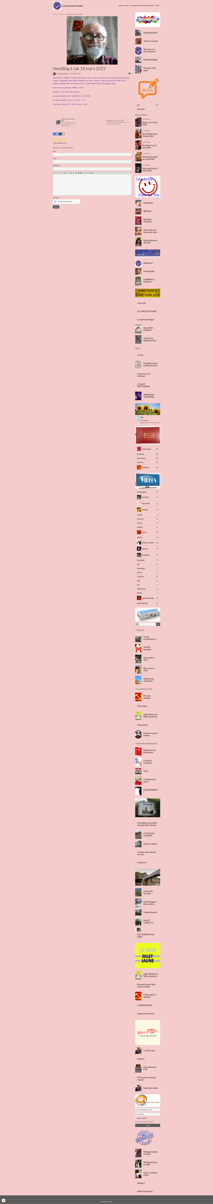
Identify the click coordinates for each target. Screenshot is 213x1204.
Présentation (142, 725)
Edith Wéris (148, 203)
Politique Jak (150, 467)
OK (158, 624)
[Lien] (73, 173)
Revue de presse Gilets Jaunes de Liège (146, 985)
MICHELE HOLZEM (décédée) (147, 220)
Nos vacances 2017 (149, 659)
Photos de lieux (147, 458)
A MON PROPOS (150, 33)
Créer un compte (139, 1121)
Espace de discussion (145, 1014)
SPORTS (147, 593)
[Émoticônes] (86, 173)
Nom (54, 151)
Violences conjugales (150, 542)
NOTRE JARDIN (147, 492)
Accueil (55, 14)
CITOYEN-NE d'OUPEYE (149, 834)
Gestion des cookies (106, 1201)
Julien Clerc (150, 548)
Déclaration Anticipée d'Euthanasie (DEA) (142, 5)
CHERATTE (147, 576)
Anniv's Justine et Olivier (150, 1174)
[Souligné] (59, 173)
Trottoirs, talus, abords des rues (146, 853)
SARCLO (147, 572)
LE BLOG (61, 14)
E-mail (54, 158)
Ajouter (56, 207)
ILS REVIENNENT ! (150, 791)
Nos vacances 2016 (149, 669)
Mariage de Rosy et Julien (150, 1163)
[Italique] (56, 173)
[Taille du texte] (62, 173)
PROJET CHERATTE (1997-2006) (148, 921)
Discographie (148, 271)
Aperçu (91, 173)
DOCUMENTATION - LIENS (146, 935)
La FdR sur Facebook (147, 762)
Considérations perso (149, 780)
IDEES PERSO (147, 109)
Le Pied (140, 355)
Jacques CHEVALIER (63, 73)
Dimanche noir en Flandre (150, 734)
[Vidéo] (81, 173)
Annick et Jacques (124, 5)
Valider (148, 1125)
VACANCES (150, 497)
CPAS (147, 580)
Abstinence (148, 263)
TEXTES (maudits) (147, 648)
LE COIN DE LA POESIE (146, 311)
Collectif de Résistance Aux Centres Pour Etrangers (149, 339)
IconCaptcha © (77, 203)
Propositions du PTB (149, 1068)
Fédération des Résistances (149, 751)
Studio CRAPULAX (147, 603)
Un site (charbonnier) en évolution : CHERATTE (150, 638)
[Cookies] (3, 1200)
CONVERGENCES (144, 1005)
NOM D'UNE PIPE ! (145, 1191)
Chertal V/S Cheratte (148, 892)
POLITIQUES (150, 503)
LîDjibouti (147, 527)
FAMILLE (147, 537)
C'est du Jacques (150, 449)
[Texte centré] (70, 173)
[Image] (78, 173)
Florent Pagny (147, 568)
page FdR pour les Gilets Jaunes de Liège (150, 715)
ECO (147, 584)
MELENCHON (147, 588)
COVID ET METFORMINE (143, 385)
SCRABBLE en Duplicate (149, 280)
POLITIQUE (142, 706)
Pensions (141, 1059)
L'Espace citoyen (150, 844)
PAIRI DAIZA (150, 555)
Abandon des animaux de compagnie (148, 680)
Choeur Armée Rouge (150, 598)
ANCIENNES (147, 560)
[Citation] (68, 173)
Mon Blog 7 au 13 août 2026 (149, 146)
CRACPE (147, 523)
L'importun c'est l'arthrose (143, 375)
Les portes (141, 303)
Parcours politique (147, 697)
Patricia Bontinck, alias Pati (150, 241)
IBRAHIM (147, 211)
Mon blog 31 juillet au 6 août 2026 (150, 158)
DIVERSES (150, 509)
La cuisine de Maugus (145, 320)
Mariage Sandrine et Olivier (150, 1153)
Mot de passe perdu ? (148, 1121)
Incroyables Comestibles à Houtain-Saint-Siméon (147, 824)
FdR (147, 564)
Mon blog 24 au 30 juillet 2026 (150, 169)
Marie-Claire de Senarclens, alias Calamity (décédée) (150, 231)
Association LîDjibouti (148, 329)
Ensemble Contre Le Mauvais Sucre (150, 364)
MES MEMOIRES (150, 60)
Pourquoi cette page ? (149, 69)
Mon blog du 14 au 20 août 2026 (149, 135)
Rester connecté (141, 1118)
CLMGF (150, 532)
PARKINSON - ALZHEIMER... (149, 396)
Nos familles (147, 454)
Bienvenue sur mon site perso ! (149, 50)
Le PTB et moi (149, 1051)
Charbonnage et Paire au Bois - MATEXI (150, 903)
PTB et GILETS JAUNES (149, 996)
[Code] (83, 173)
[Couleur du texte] (65, 173)
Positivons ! (142, 862)
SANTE (157, 5)
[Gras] (54, 173)
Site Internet (56, 165)
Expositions (147, 462)
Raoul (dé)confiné (150, 1088)
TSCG (145, 771)
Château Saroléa (150, 912)
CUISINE (147, 515)
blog (147, 105)
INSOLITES (147, 519)
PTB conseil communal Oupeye (146, 1078)
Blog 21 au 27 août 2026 (150, 123)
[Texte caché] (76, 173)
